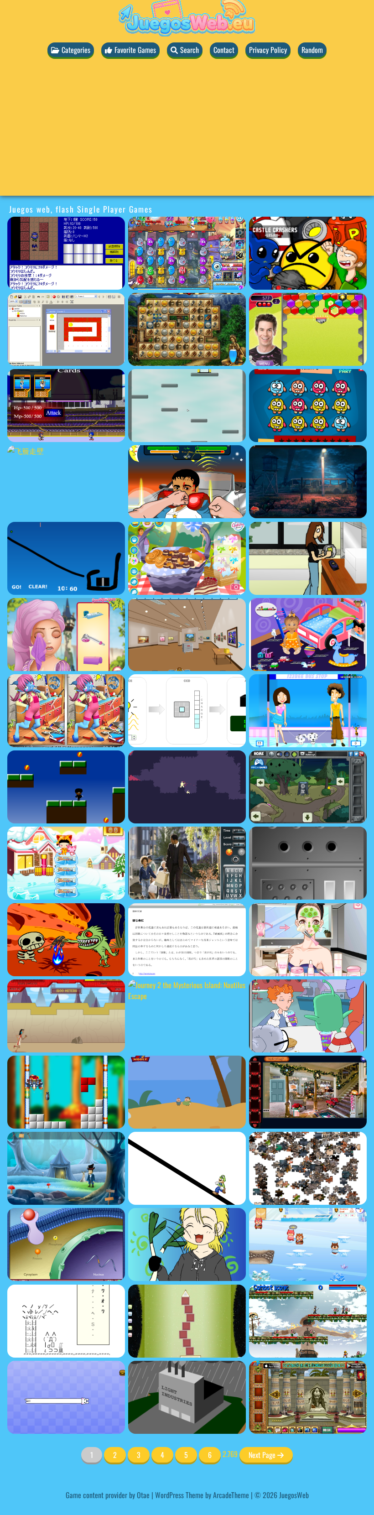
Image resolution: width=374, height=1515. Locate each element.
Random (312, 49)
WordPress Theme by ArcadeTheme (202, 1494)
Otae (143, 1494)
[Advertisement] (187, 132)
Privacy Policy (268, 49)
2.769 (230, 1453)
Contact (223, 49)
